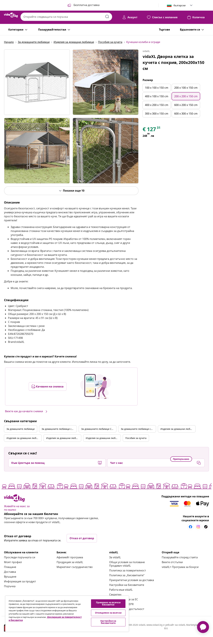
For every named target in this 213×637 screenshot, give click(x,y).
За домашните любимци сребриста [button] (59, 428)
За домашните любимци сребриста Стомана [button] (138, 428)
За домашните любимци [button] (20, 428)
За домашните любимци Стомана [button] (98, 428)
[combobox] (66, 17)
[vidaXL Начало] (11, 15)
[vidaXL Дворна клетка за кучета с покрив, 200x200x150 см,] (37, 82)
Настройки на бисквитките (126, 585)
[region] (67, 614)
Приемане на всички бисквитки (108, 603)
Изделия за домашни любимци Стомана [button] (63, 438)
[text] (152, 130)
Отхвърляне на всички (108, 612)
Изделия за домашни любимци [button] (177, 428)
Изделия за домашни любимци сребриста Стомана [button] (103, 438)
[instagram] (198, 526)
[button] (83, 5)
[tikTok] (206, 526)
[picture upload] (95, 386)
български (180, 5)
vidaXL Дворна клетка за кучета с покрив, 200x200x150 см (173, 62)
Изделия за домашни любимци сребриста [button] (23, 438)
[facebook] (190, 526)
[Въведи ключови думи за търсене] (107, 16)
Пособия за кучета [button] (135, 438)
